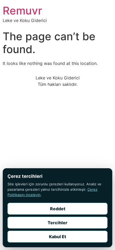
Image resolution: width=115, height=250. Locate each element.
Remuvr (22, 10)
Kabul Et (57, 236)
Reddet (57, 208)
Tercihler (57, 222)
